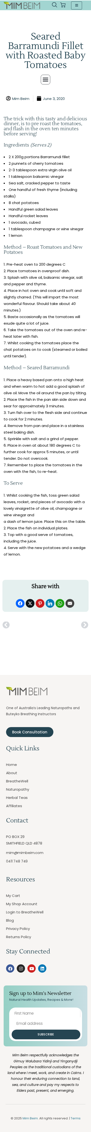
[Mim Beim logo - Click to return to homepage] (22, 5)
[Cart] (62, 5)
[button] (54, 5)
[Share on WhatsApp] (60, 603)
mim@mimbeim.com (24, 852)
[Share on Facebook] (20, 603)
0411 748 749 (17, 861)
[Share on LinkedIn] (50, 603)
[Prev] (23, 625)
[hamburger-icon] (76, 5)
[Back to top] (81, 1122)
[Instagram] (21, 968)
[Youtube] (31, 968)
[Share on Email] (70, 603)
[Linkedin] (42, 968)
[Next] (66, 625)
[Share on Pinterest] (40, 603)
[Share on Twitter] (30, 603)
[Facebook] (10, 968)
